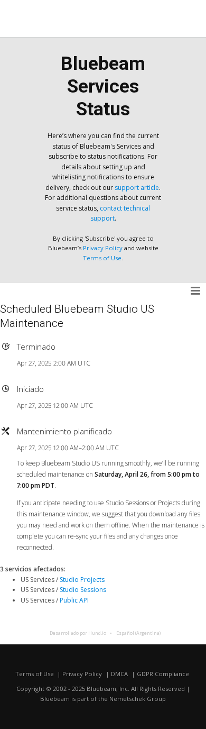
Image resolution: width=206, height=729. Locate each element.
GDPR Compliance (163, 674)
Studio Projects (82, 579)
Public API (74, 600)
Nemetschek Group (137, 699)
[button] (196, 291)
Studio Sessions (83, 589)
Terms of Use (102, 258)
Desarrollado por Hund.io (78, 633)
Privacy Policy (103, 248)
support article (137, 187)
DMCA (119, 674)
